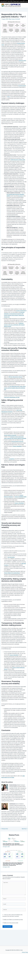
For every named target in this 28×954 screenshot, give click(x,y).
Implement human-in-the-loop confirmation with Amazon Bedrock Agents (14, 325)
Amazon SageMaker (17, 446)
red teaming (11, 458)
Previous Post (4, 828)
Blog (10, 19)
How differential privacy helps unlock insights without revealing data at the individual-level (15, 388)
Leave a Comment (16, 19)
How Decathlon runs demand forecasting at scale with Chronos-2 (13, 844)
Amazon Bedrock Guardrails (10, 435)
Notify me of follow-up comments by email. (13, 919)
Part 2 (8, 96)
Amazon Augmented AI (21, 310)
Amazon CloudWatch (19, 503)
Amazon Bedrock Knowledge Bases (12, 572)
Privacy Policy (25, 952)
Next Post (24, 828)
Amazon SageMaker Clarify (20, 496)
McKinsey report (22, 60)
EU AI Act (20, 196)
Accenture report (22, 85)
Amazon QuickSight (14, 655)
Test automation (11, 557)
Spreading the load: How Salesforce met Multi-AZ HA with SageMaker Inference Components (13, 864)
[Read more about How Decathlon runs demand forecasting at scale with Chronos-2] (14, 839)
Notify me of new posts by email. (11, 922)
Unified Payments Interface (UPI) (17, 159)
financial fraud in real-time (17, 441)
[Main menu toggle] (26, 5)
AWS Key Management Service (15, 376)
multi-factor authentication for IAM (11, 397)
